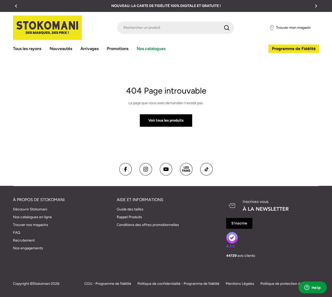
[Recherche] (227, 28)
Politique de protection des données (289, 283)
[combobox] (175, 28)
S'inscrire (239, 223)
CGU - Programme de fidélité (107, 283)
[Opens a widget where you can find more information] (312, 287)
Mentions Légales (240, 283)
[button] (16, 6)
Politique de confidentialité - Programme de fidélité (178, 283)
